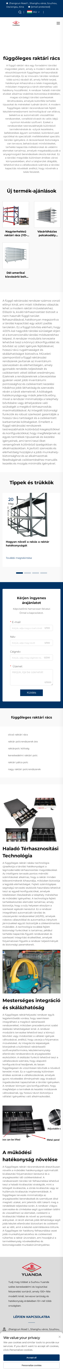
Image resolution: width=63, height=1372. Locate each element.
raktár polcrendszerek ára (23, 741)
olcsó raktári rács (18, 734)
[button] (19, 573)
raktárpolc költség (18, 748)
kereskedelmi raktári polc (23, 755)
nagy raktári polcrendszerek (24, 769)
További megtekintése (19, 557)
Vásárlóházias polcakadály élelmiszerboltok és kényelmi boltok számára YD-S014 (47, 233)
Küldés (31, 692)
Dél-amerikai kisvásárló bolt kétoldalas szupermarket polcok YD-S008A (16, 275)
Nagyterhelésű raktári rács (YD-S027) (15, 233)
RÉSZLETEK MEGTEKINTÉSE (16, 214)
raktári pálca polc (18, 762)
